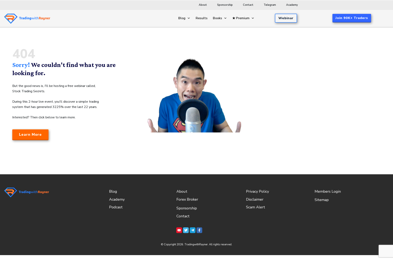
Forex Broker (187, 199)
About (181, 191)
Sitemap (322, 199)
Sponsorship (186, 208)
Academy (117, 199)
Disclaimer (254, 199)
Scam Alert (255, 207)
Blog (113, 191)
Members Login (328, 191)
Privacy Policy (257, 191)
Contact (183, 216)
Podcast (116, 207)
